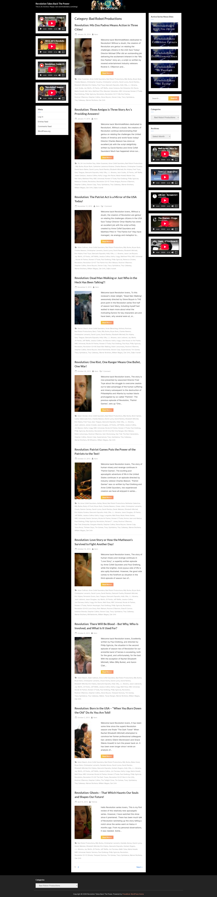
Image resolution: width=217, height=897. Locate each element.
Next (139, 867)
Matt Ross (116, 515)
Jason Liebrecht (135, 684)
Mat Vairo (88, 91)
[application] (52, 23)
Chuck (77, 509)
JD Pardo (95, 88)
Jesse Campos (113, 88)
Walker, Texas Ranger (107, 696)
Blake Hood (135, 762)
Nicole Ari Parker (81, 259)
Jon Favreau (79, 602)
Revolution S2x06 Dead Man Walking (97, 346)
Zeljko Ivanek (98, 188)
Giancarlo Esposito (112, 85)
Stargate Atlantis (96, 524)
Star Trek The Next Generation (127, 434)
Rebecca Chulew (81, 181)
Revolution (100, 94)
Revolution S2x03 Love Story (85, 608)
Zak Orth (102, 100)
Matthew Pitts (98, 91)
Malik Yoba (123, 849)
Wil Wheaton (92, 440)
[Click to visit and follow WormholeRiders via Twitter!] (164, 87)
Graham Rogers (117, 768)
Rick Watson (113, 262)
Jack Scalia (79, 88)
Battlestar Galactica (132, 503)
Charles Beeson (80, 82)
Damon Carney (85, 509)
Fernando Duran (89, 596)
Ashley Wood (102, 503)
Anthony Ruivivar (125, 328)
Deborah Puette (118, 593)
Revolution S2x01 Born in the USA (121, 777)
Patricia (94, 802)
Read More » (107, 73)
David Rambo (134, 82)
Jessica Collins (91, 175)
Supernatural (125, 350)
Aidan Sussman (83, 79)
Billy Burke (128, 79)
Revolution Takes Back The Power (53, 3)
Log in (40, 117)
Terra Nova (79, 527)
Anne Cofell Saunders (98, 79)
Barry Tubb (97, 331)
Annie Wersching (111, 328)
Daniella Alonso (105, 765)
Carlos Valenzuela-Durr (83, 419)
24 (78, 163)
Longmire (107, 515)
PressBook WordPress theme (133, 894)
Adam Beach (82, 678)
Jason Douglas (102, 425)
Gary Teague (79, 172)
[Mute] (59, 29)
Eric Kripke (92, 85)
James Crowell (91, 425)
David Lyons (123, 82)
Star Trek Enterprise (82, 524)
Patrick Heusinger (93, 605)
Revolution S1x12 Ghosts (84, 855)
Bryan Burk (137, 79)
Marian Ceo (130, 175)
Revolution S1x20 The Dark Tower (95, 777)
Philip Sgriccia (90, 94)
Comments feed (45, 126)
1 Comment (108, 206)
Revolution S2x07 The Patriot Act (95, 262)
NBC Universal (124, 91)
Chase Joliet (120, 506)
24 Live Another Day (87, 163)
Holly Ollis (123, 85)
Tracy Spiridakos (128, 97)
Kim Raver (134, 88)
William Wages (80, 188)
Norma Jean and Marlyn (133, 518)
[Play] (41, 29)
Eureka (85, 512)
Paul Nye (125, 343)
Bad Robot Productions (115, 79)
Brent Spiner (136, 416)
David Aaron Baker (81, 169)
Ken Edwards (125, 88)
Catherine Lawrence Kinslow (103, 166)
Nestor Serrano (91, 518)
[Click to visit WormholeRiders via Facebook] (164, 73)
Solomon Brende (81, 611)
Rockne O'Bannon (81, 97)
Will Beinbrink (92, 614)
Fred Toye (101, 85)
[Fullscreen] (63, 29)
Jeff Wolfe (104, 88)
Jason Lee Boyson (130, 253)
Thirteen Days (89, 527)
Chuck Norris (105, 681)
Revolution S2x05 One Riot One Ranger (109, 431)
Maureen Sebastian (111, 91)
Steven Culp (116, 97)
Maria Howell (79, 91)
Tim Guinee (135, 350)
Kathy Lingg (102, 175)
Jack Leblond (122, 337)
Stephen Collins (94, 97)
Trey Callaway (80, 100)
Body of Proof (88, 506)
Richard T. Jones (111, 521)
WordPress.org (44, 131)
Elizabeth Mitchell (81, 85)
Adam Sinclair (83, 416)
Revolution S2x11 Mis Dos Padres (117, 94)
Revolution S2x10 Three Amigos (108, 181)
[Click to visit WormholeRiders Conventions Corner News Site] (164, 46)
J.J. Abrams (132, 85)
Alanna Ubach (83, 328)
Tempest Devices (118, 693)
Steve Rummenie (104, 350)
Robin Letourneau (117, 346)
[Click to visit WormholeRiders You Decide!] (164, 32)
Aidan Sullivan (83, 247)
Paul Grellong (79, 94)
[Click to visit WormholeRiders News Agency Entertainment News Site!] (164, 60)
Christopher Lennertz (110, 82)
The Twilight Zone (107, 780)
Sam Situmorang (109, 434)
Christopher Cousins (94, 82)
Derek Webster (118, 509)
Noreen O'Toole (136, 91)
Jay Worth (87, 88)
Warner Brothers (92, 100)
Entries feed (43, 121)
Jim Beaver (106, 340)
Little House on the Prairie (130, 340)
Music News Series (127, 515)
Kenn (96, 34)
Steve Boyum (106, 97)
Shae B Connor (126, 608)
